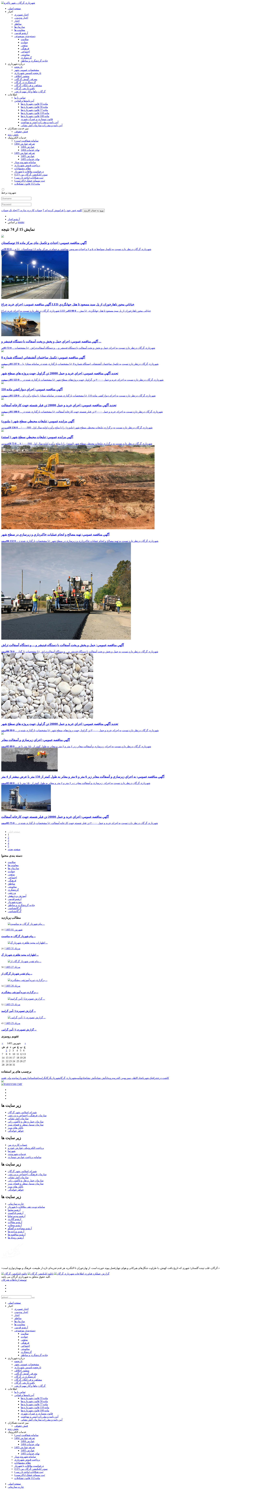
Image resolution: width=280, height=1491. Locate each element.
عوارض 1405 (28, 156)
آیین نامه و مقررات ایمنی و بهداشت (39, 122)
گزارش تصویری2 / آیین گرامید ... (18, 1011)
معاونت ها (19, 30)
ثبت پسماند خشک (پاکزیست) (29, 180)
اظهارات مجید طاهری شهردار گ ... (20, 954)
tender (21, 222)
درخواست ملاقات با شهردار (29, 171)
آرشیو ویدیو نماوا (16, 1216)
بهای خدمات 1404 (30, 150)
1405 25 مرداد (12, 1004)
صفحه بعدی (14, 849)
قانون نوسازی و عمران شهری (37, 119)
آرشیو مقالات (15, 1222)
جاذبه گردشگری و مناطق (34, 60)
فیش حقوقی (21, 131)
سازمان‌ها (19, 27)
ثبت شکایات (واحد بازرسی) (28, 177)
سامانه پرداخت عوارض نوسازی (24, 1157)
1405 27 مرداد (12, 967)
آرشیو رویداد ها (16, 1237)
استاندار (30, 1078)
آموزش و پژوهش (17, 896)
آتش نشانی (101, 1078)
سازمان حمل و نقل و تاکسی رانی (25, 1121)
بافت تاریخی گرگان (24, 88)
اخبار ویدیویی (21, 17)
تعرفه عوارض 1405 (24, 153)
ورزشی (12, 892)
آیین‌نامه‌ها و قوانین (24, 100)
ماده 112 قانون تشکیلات (27, 183)
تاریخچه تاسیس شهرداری (27, 73)
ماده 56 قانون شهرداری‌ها (34, 107)
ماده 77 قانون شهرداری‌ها (34, 110)
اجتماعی (25, 51)
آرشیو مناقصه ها (16, 1234)
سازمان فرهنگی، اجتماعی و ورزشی (27, 1115)
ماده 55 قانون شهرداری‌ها (34, 103)
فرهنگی (25, 48)
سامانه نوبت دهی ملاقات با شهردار (26, 1206)
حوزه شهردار (15, 902)
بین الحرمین (118, 1078)
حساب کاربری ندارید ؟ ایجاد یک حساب (21, 210)
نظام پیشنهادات (22, 168)
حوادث (24, 42)
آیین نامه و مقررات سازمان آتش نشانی (41, 125)
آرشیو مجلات (15, 1225)
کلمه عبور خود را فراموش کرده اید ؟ (62, 210)
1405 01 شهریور (13, 929)
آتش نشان (91, 1078)
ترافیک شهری (150, 1078)
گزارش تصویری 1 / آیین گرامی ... (18, 1029)
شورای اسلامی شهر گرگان (22, 1112)
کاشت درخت (163, 1078)
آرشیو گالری (14, 1219)
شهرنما (11, 1151)
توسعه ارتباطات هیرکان (14, 1279)
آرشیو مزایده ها (16, 1231)
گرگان (48, 1078)
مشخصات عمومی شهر (26, 70)
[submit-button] (33, 1297)
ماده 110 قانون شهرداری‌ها (35, 113)
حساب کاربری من (17, 1144)
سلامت (25, 39)
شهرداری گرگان (68, 1078)
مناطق (18, 23)
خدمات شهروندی (17, 1154)
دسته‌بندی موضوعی (24, 36)
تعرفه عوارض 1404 (24, 143)
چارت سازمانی (16, 1203)
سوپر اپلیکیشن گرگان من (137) (30, 174)
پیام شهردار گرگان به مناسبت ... (18, 936)
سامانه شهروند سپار (25, 162)
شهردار (22, 1078)
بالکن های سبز (15, 1127)
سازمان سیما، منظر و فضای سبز (25, 1124)
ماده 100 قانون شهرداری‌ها (35, 116)
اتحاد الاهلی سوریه (133, 1078)
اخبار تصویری (21, 14)
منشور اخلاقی (21, 76)
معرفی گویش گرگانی (25, 79)
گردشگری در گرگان (25, 82)
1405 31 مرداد (12, 948)
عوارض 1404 (28, 147)
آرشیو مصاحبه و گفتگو (20, 1228)
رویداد (109, 1078)
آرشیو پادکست (15, 1213)
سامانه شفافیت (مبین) (26, 140)
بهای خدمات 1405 (30, 159)
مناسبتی (25, 54)
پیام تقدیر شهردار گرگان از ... (16, 973)
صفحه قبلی (14, 831)
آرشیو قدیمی (21, 33)
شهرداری (55, 1078)
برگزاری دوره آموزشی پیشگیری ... (19, 992)
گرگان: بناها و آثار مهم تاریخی (30, 91)
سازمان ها (13, 868)
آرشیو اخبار (14, 219)
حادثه (83, 1078)
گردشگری (26, 57)
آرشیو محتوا (14, 1210)
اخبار (16, 20)
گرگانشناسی (14, 908)
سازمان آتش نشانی (18, 1118)
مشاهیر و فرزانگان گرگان (28, 85)
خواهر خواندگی (16, 1130)
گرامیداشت (40, 1078)
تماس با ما (19, 97)
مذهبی (24, 45)
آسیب (78, 1078)
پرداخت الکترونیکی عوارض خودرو (26, 1148)
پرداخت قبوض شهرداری (27, 165)
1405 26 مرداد (12, 985)
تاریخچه (18, 67)
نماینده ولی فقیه (10, 1078)
